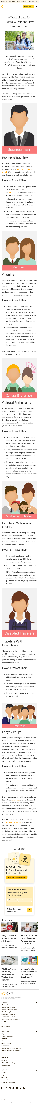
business (12, 192)
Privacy (3, 1099)
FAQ (2, 1075)
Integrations (4, 1053)
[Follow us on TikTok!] (20, 1088)
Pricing (3, 1024)
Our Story (4, 1060)
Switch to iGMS (5, 1026)
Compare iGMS (5, 1046)
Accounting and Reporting (8, 1017)
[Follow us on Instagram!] (6, 1088)
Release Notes (5, 1065)
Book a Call (4, 1080)
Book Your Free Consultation (16, 877)
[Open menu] (36, 6)
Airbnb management (14, 822)
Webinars (4, 1038)
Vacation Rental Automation (9, 1009)
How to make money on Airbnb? (10, 1050)
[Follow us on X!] (13, 1088)
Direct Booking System (7, 1012)
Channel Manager (6, 1005)
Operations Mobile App (8, 1014)
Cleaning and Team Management (10, 1019)
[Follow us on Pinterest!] (24, 1088)
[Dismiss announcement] (36, 1)
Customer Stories (6, 1043)
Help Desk (4, 1073)
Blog (2, 1034)
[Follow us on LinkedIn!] (9, 1088)
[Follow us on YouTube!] (17, 1088)
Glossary (3, 1041)
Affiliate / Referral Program (9, 1063)
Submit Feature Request (8, 1082)
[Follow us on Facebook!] (2, 1088)
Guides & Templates (7, 1036)
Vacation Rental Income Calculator (11, 1048)
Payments (4, 1021)
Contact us (4, 1077)
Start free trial (28, 6)
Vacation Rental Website (8, 1007)
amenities (16, 800)
